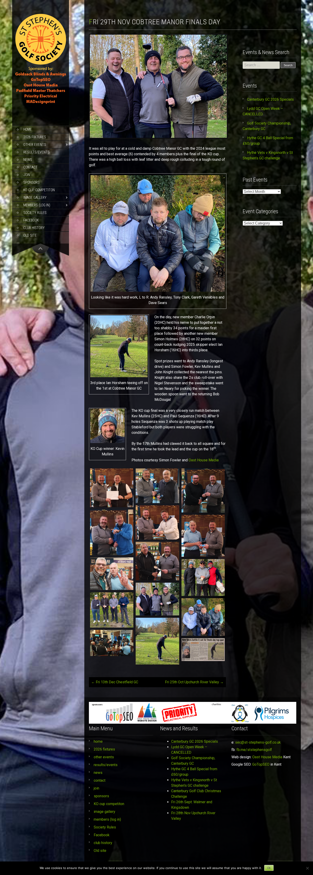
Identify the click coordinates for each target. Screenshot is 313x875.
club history (34, 228)
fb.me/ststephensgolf (254, 750)
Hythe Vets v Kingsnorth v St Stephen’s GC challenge (194, 783)
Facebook (31, 220)
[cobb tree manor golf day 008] (157, 641)
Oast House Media (204, 460)
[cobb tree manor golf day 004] (111, 610)
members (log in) (36, 205)
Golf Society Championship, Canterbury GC (193, 761)
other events (34, 144)
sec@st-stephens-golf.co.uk (258, 742)
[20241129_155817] (111, 643)
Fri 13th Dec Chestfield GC (114, 682)
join (26, 175)
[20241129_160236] (111, 573)
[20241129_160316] (203, 490)
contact (30, 167)
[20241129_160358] (157, 561)
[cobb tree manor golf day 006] (157, 599)
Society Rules (35, 212)
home (27, 129)
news (27, 160)
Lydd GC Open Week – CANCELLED (189, 750)
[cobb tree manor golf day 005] (203, 617)
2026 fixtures (34, 137)
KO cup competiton (39, 190)
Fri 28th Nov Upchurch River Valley (193, 816)
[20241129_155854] (157, 485)
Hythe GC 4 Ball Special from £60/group (194, 772)
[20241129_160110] (111, 532)
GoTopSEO (260, 764)
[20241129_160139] (203, 536)
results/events (36, 152)
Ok (269, 868)
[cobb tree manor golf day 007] (203, 577)
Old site (30, 235)
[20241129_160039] (157, 522)
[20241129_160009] (111, 487)
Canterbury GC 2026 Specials (270, 99)
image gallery (35, 197)
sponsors (31, 182)
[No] (307, 868)
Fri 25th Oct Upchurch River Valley (194, 682)
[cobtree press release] (203, 649)
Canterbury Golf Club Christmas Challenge (196, 794)
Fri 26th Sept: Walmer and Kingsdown (191, 805)
